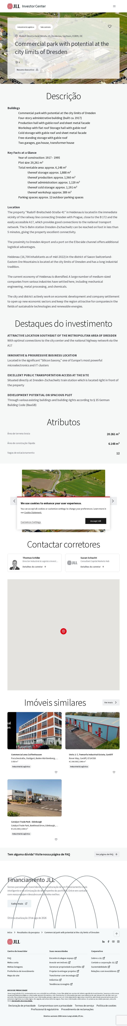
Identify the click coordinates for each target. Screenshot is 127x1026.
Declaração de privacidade (22, 1005)
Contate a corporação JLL (103, 962)
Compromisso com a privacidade (55, 1005)
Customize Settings (31, 522)
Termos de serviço (84, 1005)
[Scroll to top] (117, 934)
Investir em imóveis (58, 962)
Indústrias (54, 979)
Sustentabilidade (99, 966)
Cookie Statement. (33, 512)
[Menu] (114, 6)
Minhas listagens (15, 966)
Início (9, 932)
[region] (63, 513)
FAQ (9, 958)
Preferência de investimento (20, 971)
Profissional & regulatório (45, 1009)
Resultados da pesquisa (28, 932)
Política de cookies (106, 1005)
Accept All (95, 521)
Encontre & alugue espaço (61, 958)
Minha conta (12, 962)
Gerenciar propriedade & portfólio (65, 966)
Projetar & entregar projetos (62, 971)
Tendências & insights (59, 984)
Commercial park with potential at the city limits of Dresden (71, 932)
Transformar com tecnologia (62, 975)
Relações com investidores (103, 971)
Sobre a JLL (96, 958)
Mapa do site (13, 975)
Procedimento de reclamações (77, 1009)
